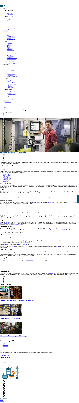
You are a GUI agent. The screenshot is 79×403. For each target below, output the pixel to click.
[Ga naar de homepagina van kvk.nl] (2, 6)
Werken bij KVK (5, 346)
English (4, 2)
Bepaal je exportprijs (6, 179)
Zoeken (5, 107)
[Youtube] (4, 391)
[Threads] (4, 393)
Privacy (1, 399)
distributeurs (49, 202)
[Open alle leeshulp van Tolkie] (25, 152)
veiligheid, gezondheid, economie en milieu (56, 229)
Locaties (4, 343)
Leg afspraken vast (6, 180)
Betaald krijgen (5, 181)
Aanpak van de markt (6, 175)
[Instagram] (4, 384)
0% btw (14, 246)
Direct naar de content (4, 0)
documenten (74, 229)
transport (7, 222)
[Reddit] (4, 396)
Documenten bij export (6, 177)
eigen (37, 202)
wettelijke (47, 196)
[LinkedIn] (4, 386)
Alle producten (10, 87)
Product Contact (26, 197)
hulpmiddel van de (22, 244)
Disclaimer (2, 401)
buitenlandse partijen (23, 215)
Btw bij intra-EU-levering (7, 178)
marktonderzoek (70, 185)
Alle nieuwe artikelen (11, 29)
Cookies (1, 400)
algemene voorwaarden (29, 260)
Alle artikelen (10, 51)
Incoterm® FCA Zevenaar (4, 223)
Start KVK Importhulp (4, 169)
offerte (4, 260)
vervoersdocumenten (31, 228)
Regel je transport (6, 176)
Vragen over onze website (7, 347)
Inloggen (4, 3)
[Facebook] (4, 382)
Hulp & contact (5, 345)
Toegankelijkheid (3, 402)
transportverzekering (15, 224)
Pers (3, 344)
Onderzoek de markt (6, 174)
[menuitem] (41, 2)
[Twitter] (4, 389)
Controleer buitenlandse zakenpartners (55, 215)
